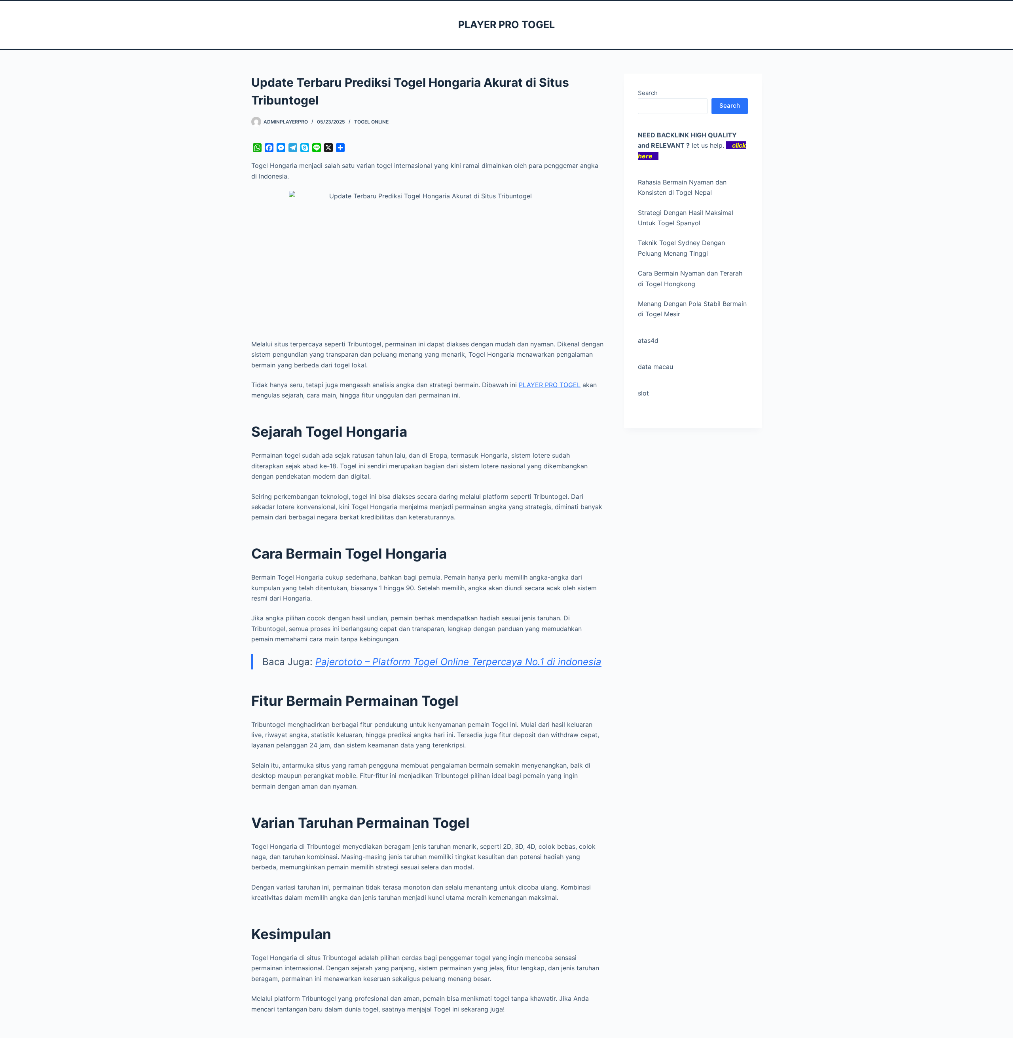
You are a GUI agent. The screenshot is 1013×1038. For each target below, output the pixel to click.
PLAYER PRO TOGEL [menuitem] (549, 385)
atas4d (648, 340)
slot (643, 393)
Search (648, 93)
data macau (655, 367)
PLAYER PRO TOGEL (506, 24)
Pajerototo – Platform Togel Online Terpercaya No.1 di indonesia (458, 661)
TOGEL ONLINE (371, 122)
